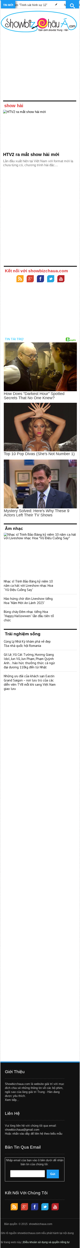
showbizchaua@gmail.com (22, 1129)
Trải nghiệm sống (22, 634)
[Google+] (30, 279)
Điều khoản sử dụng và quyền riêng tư (46, 1242)
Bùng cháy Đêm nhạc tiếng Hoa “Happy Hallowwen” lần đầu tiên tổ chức (29, 616)
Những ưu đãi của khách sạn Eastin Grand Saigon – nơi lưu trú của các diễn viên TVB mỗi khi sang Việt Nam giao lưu (30, 682)
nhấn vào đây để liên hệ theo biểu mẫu (37, 1133)
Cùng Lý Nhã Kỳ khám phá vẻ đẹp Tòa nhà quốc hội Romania (27, 643)
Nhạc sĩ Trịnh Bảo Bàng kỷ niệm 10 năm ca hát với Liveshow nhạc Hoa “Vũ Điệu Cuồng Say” (28, 585)
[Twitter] (50, 279)
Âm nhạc (14, 528)
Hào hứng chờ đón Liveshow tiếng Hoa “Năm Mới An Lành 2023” (28, 600)
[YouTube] (60, 279)
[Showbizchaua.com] (39, 21)
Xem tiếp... (12, 1100)
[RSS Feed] (20, 279)
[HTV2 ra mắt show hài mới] (39, 130)
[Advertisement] (39, 67)
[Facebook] (40, 279)
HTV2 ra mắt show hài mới (31, 154)
